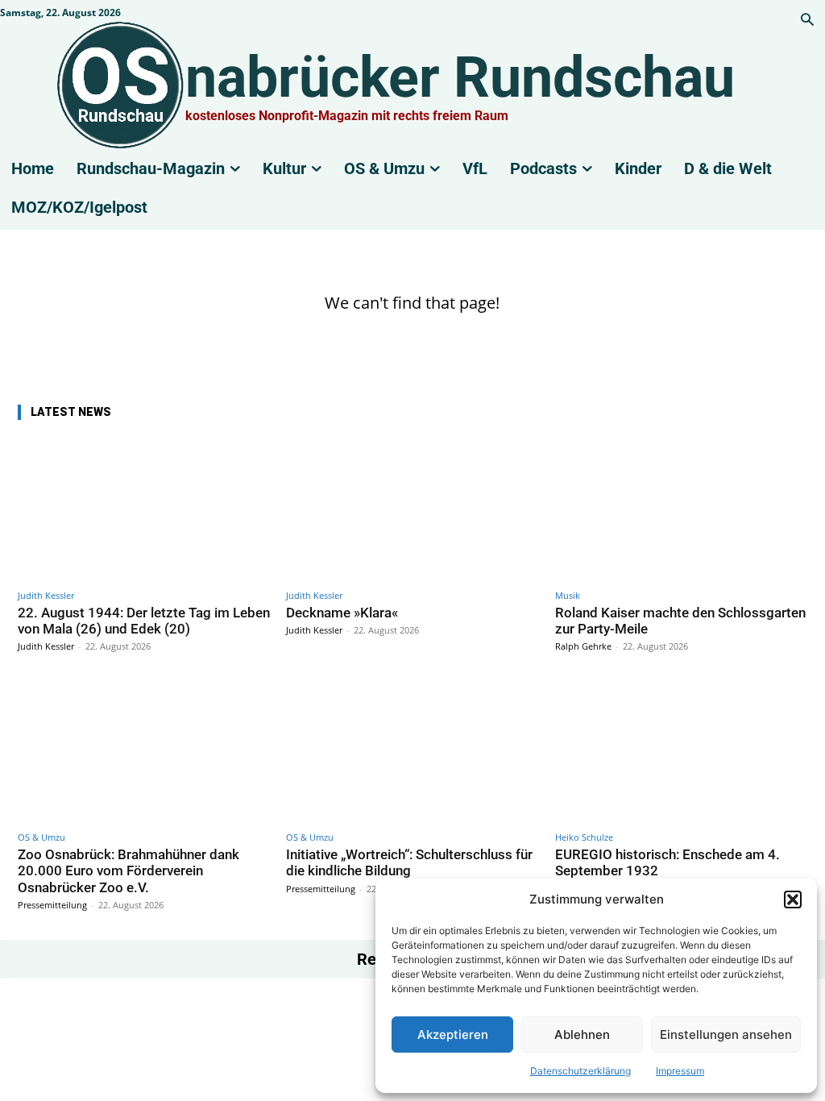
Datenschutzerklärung (580, 1071)
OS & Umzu (41, 837)
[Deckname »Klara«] (412, 508)
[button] (793, 899)
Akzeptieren (452, 1034)
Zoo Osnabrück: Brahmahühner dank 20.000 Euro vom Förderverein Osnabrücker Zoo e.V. (128, 870)
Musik (567, 595)
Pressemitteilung (52, 905)
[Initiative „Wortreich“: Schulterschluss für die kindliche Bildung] (412, 750)
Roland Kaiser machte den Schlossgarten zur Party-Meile (680, 621)
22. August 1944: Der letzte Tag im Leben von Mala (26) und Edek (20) (144, 621)
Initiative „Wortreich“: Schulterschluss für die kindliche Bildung (409, 862)
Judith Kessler (46, 595)
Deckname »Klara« (342, 613)
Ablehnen (582, 1034)
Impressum (680, 1071)
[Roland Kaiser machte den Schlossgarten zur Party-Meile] (681, 508)
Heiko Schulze (584, 837)
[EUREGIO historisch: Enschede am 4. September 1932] (681, 750)
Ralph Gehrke (583, 646)
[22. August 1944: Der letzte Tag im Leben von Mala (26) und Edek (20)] (144, 508)
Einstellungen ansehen (726, 1034)
